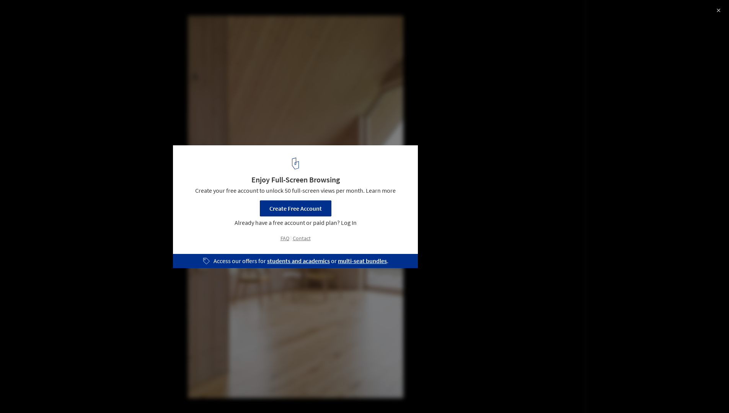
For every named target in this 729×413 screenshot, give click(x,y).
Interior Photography (37, 393)
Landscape (90, 393)
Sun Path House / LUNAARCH (62, 14)
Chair (154, 393)
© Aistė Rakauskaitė (32, 27)
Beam (125, 393)
